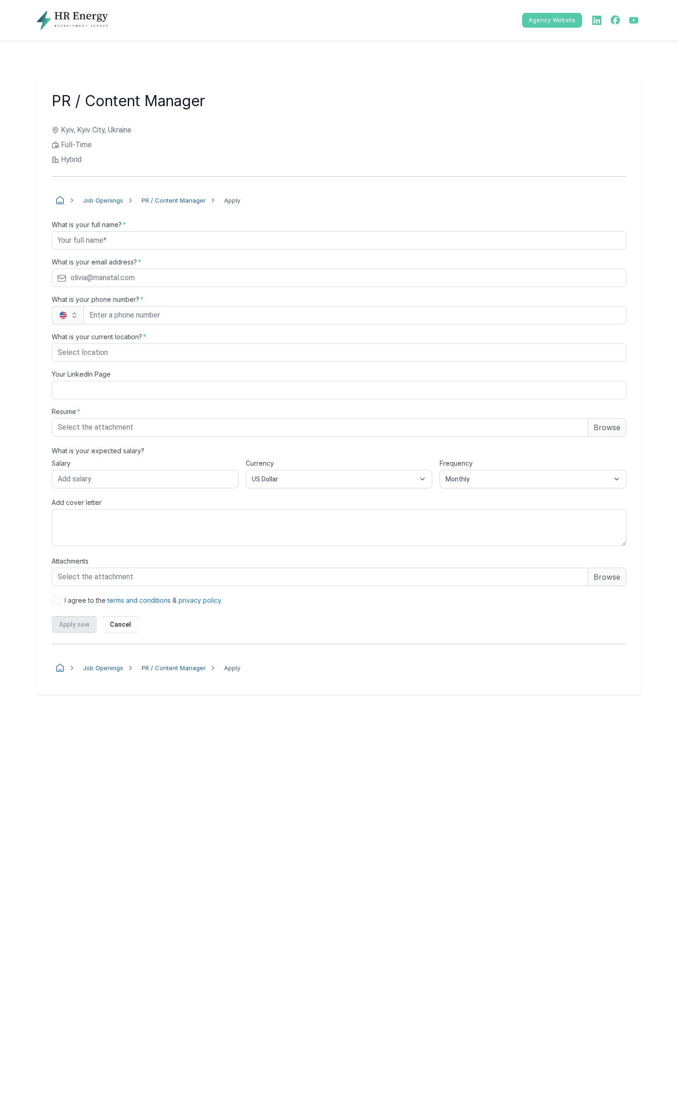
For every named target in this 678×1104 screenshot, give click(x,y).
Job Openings (103, 200)
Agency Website (552, 20)
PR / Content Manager (174, 200)
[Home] (60, 200)
